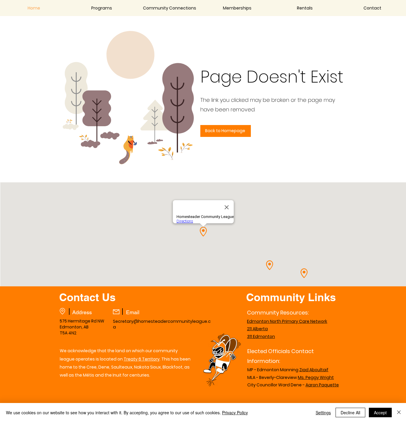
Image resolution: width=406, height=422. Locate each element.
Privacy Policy (235, 412)
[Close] (398, 412)
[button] (102, 8)
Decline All (350, 412)
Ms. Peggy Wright (316, 377)
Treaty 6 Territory (142, 359)
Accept (380, 412)
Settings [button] (323, 412)
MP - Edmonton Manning (287, 370)
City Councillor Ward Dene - (290, 385)
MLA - (252, 377)
